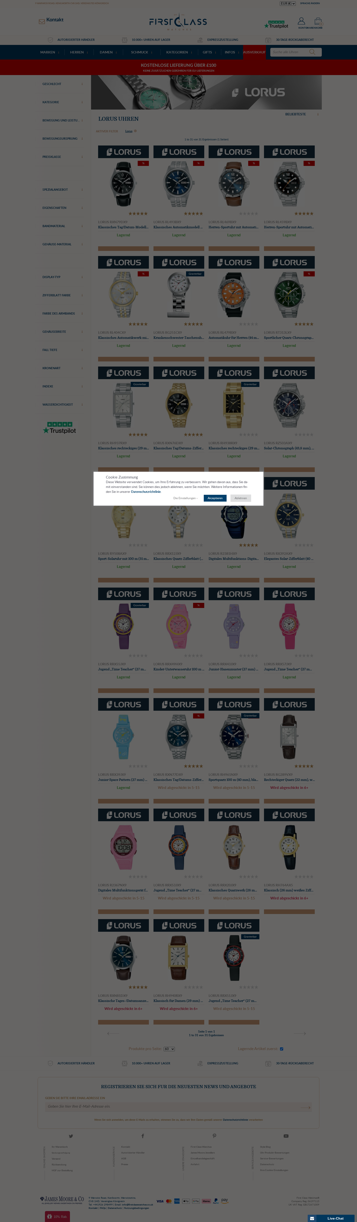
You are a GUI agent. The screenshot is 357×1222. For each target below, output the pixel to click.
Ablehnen (241, 498)
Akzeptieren (215, 498)
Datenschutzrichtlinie (146, 492)
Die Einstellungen (184, 498)
